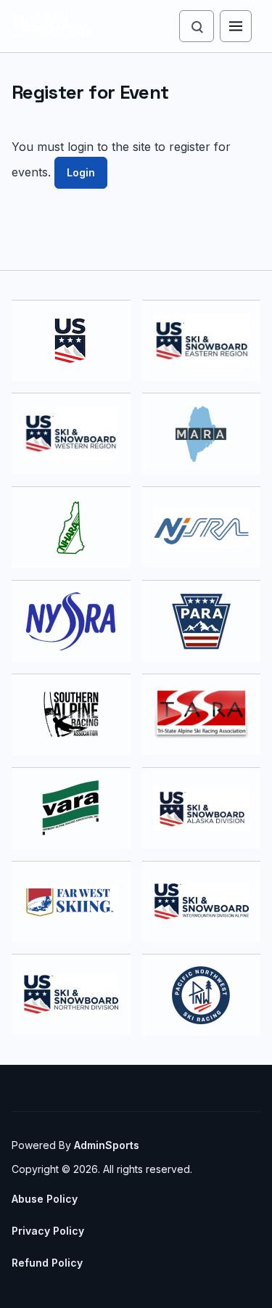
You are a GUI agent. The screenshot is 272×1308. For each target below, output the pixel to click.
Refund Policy (47, 1262)
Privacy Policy (48, 1231)
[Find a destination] (196, 26)
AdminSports (106, 1145)
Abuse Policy (45, 1199)
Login (81, 172)
